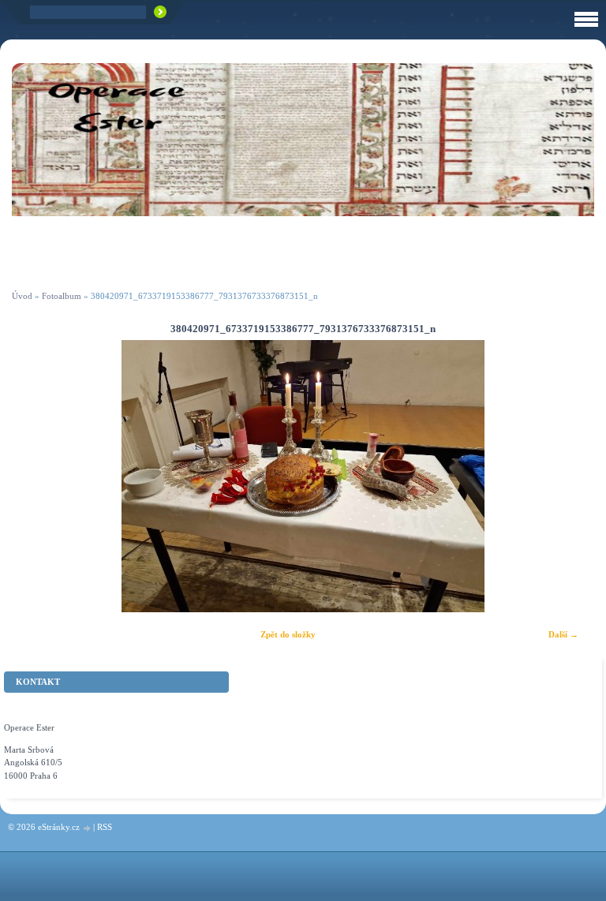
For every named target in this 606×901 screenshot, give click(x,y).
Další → (563, 634)
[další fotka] (568, 476)
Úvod (22, 296)
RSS (104, 827)
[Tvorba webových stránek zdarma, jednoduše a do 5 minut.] (87, 828)
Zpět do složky (288, 634)
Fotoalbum (61, 296)
